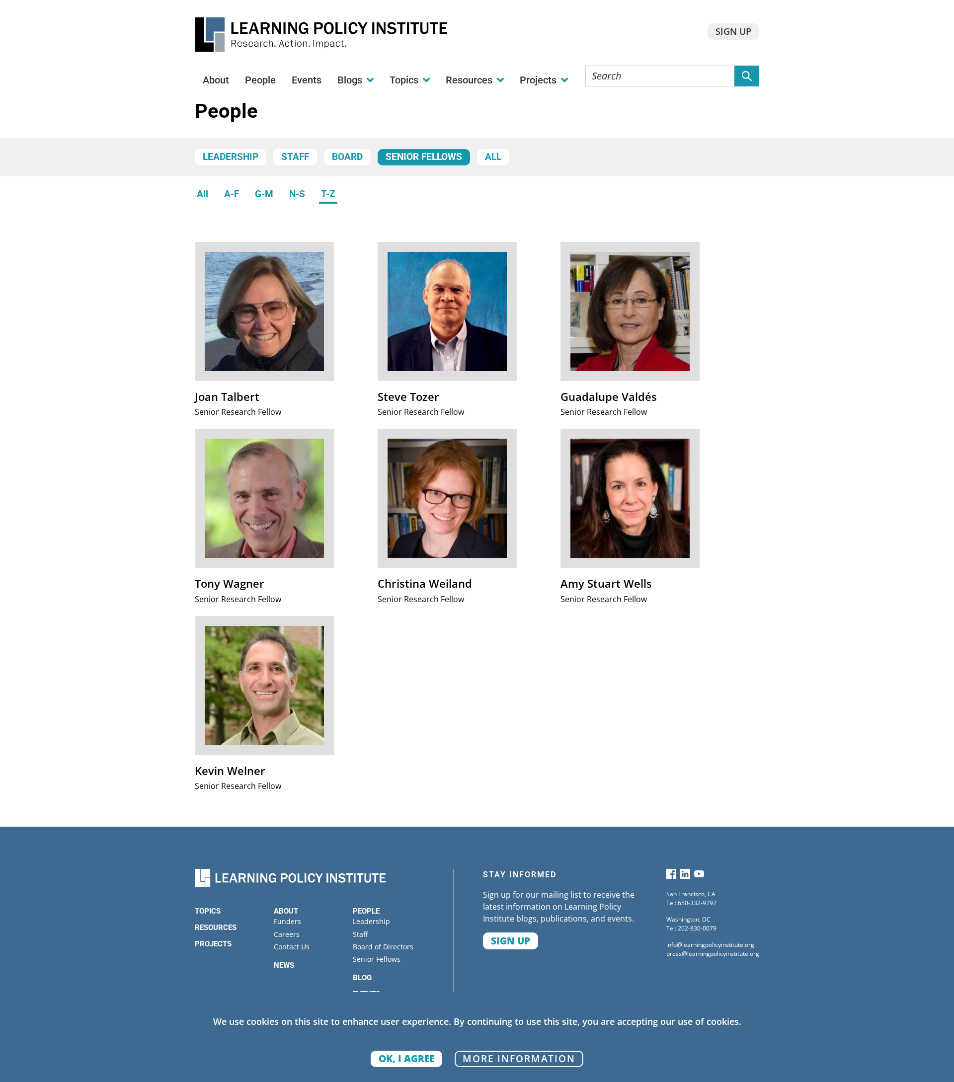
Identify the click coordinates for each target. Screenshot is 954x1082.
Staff (295, 157)
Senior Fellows (424, 157)
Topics (208, 911)
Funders (287, 921)
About (216, 80)
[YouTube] (699, 876)
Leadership (230, 157)
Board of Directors (383, 946)
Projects (213, 943)
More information (519, 1058)
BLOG (362, 977)
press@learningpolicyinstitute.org (712, 953)
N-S (297, 194)
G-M (264, 194)
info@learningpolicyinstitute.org (710, 944)
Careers (287, 934)
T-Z (328, 194)
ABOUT (286, 911)
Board (347, 157)
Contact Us (292, 946)
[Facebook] (671, 876)
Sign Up (733, 31)
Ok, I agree (406, 1058)
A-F (231, 194)
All (493, 157)
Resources (216, 927)
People (260, 80)
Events (306, 80)
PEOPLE (366, 911)
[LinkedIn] (685, 876)
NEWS (284, 965)
